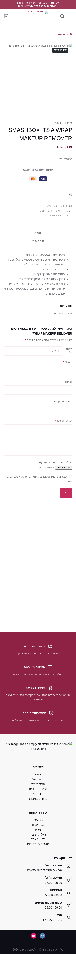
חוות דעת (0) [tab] (38, 241)
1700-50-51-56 (52, 920)
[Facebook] (42, 936)
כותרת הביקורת (63, 401)
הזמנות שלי (38, 784)
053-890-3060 (53, 895)
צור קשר (38, 819)
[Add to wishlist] (70, 194)
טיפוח (57, 210)
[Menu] (70, 16)
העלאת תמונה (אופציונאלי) (56, 462)
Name (67, 362)
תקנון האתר (38, 839)
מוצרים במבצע (38, 798)
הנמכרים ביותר (38, 793)
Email (67, 381)
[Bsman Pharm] (38, 16)
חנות (38, 774)
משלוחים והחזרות (38, 844)
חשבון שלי (38, 779)
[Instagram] (33, 936)
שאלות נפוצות (38, 834)
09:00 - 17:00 (53, 882)
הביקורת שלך (63, 420)
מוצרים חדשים (38, 788)
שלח (66, 493)
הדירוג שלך (69, 351)
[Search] (62, 16)
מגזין (38, 829)
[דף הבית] (70, 34)
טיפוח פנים (46, 210)
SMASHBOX (63, 123)
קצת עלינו (38, 824)
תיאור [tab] (38, 233)
